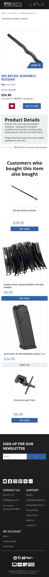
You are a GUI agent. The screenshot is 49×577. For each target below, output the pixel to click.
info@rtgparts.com (11, 500)
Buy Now (24, 228)
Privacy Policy (32, 510)
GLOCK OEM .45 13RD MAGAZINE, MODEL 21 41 (24, 354)
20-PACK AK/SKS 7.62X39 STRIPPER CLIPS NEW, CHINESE (24, 286)
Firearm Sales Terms (35, 505)
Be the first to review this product (30, 147)
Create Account (9, 541)
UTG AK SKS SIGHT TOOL (24, 400)
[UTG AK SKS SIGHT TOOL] (24, 384)
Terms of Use (31, 515)
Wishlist (29, 495)
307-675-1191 (8, 495)
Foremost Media (31, 573)
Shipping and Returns (35, 500)
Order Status (8, 546)
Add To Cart (32, 106)
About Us (30, 520)
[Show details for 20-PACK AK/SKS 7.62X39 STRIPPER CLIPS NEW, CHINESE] (24, 258)
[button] (24, 98)
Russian (12, 89)
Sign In (6, 536)
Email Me (25, 364)
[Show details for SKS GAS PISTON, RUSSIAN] (24, 193)
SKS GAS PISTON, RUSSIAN (24, 210)
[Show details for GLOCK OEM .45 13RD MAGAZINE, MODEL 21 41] (24, 327)
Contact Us (31, 525)
